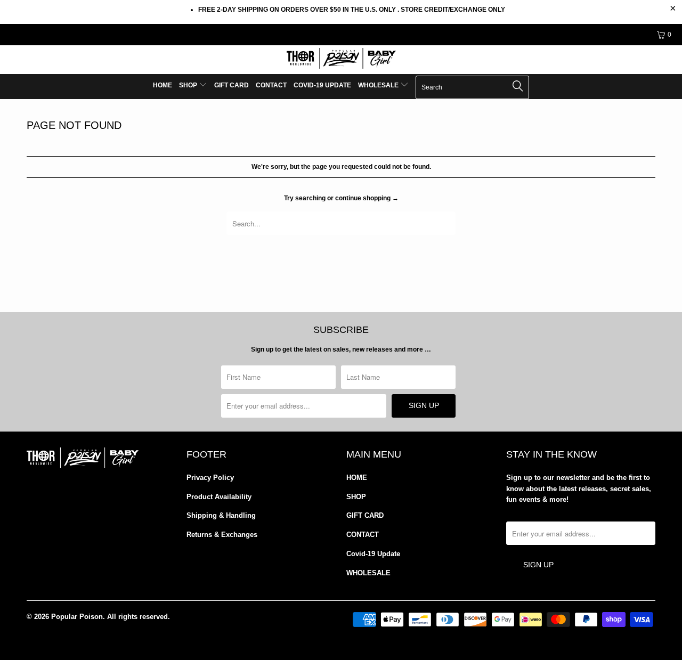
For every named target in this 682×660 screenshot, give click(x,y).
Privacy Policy (210, 478)
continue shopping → (367, 198)
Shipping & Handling (221, 515)
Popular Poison (77, 617)
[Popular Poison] (341, 59)
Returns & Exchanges (221, 535)
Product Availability (218, 497)
